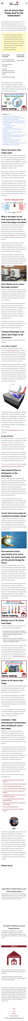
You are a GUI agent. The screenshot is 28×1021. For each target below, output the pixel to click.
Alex (14, 829)
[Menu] (2, 4)
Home (14, 1008)
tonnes (16, 350)
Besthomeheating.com (20, 656)
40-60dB (12, 235)
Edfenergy (16, 713)
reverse (7, 173)
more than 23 (11, 350)
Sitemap (14, 1013)
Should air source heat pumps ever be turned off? (14, 788)
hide (9, 114)
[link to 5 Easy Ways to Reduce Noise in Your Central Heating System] (14, 877)
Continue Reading (14, 901)
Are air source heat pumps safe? (10, 806)
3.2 (7, 444)
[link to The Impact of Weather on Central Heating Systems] (14, 914)
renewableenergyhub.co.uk (13, 430)
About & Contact (14, 1015)
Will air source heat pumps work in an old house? (14, 784)
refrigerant (17, 159)
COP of (4, 444)
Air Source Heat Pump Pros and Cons (12, 786)
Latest (14, 1011)
